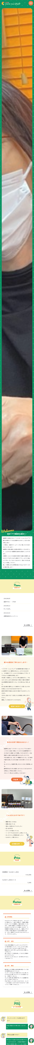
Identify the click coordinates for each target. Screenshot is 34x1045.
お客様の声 (16, 844)
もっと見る (27, 625)
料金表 (17, 779)
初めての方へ (16, 706)
